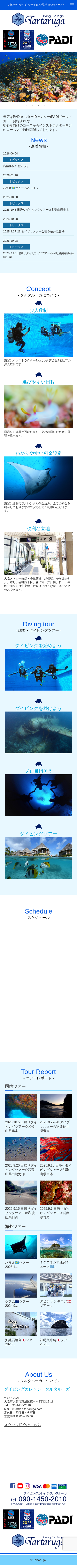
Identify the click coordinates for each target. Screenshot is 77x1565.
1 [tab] (26, 105)
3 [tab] (39, 105)
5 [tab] (51, 105)
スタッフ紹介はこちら (22, 1425)
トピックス (16, 159)
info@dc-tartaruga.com (27, 1409)
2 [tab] (32, 105)
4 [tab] (45, 105)
